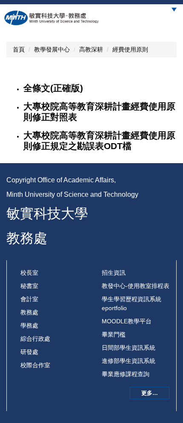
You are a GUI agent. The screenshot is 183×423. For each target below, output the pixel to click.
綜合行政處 (35, 338)
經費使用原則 (130, 49)
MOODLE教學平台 (127, 321)
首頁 (19, 49)
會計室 (29, 299)
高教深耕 (91, 49)
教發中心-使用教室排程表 (135, 285)
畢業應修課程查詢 (125, 374)
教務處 (29, 312)
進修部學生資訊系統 (128, 360)
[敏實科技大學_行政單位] (52, 17)
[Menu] (174, 10)
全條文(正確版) (53, 88)
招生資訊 (114, 272)
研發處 (29, 351)
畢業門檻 (114, 334)
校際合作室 (35, 365)
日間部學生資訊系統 (128, 347)
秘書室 (29, 285)
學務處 (29, 325)
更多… (149, 393)
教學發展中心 (52, 49)
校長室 (29, 272)
